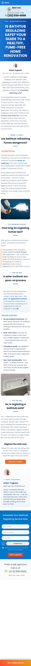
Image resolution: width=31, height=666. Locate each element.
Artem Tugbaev (15, 70)
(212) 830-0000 (16, 15)
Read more (20, 549)
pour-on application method (15, 299)
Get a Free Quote (15, 462)
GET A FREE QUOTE (16, 663)
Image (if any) (18, 543)
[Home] (15, 9)
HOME (6, 21)
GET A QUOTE (15, 555)
